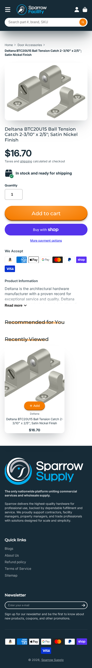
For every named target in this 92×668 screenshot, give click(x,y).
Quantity (11, 185)
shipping (26, 161)
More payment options (46, 240)
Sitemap (11, 575)
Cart (85, 9)
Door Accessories (30, 45)
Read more (13, 305)
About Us (12, 555)
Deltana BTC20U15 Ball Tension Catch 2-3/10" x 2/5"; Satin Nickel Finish (35, 389)
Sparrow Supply (52, 660)
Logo (32, 9)
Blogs (9, 549)
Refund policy (15, 562)
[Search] (83, 22)
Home (9, 45)
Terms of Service (18, 569)
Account (76, 9)
